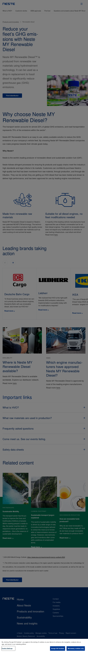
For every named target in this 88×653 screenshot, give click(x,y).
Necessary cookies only (76, 648)
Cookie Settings (7, 648)
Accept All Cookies (57, 648)
